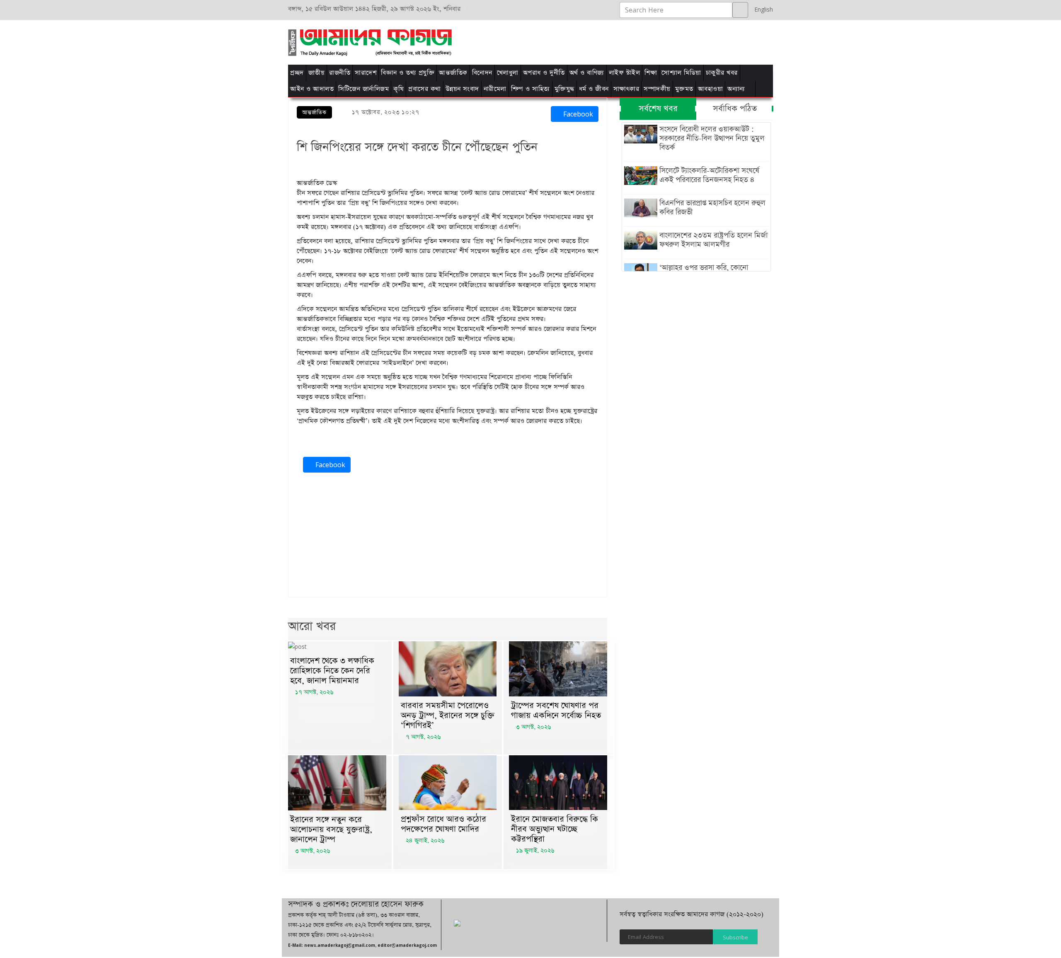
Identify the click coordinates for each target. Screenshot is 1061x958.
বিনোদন (482, 72)
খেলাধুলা (507, 72)
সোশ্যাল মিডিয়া (681, 72)
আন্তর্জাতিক (453, 72)
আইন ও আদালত (312, 89)
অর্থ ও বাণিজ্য (586, 72)
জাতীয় (316, 72)
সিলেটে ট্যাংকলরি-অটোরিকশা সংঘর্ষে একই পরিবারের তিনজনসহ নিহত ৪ (709, 175)
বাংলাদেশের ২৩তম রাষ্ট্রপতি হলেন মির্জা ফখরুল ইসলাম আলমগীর (713, 240)
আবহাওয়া (710, 89)
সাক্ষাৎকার (626, 89)
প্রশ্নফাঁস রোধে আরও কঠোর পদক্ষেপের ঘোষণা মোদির (443, 824)
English (761, 9)
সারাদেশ (365, 72)
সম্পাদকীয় (657, 89)
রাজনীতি (339, 72)
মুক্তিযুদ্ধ (564, 89)
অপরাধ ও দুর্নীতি (544, 72)
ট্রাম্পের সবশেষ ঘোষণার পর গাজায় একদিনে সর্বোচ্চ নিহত (556, 710)
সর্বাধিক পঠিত (735, 108)
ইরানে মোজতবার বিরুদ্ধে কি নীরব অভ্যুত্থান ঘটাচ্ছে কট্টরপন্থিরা (554, 829)
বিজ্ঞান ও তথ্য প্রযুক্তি (407, 72)
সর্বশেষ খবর (658, 108)
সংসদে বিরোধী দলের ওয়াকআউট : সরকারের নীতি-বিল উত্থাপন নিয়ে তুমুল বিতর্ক (712, 138)
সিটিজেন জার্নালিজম (363, 89)
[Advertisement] (635, 41)
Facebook (577, 114)
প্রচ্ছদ (297, 72)
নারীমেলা (495, 89)
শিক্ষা (650, 72)
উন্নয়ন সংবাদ (462, 89)
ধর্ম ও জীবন (594, 89)
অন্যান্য (736, 89)
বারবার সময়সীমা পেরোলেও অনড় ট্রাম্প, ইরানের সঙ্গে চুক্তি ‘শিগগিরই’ (447, 715)
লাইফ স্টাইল (624, 72)
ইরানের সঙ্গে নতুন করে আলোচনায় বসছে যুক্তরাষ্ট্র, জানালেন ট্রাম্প (331, 829)
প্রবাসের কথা (424, 89)
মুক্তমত (684, 89)
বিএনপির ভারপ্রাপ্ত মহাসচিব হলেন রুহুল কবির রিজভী (712, 208)
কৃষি (398, 89)
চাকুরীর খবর (722, 72)
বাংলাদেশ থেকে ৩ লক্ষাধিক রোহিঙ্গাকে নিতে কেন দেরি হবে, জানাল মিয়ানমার (332, 671)
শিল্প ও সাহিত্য (530, 89)
